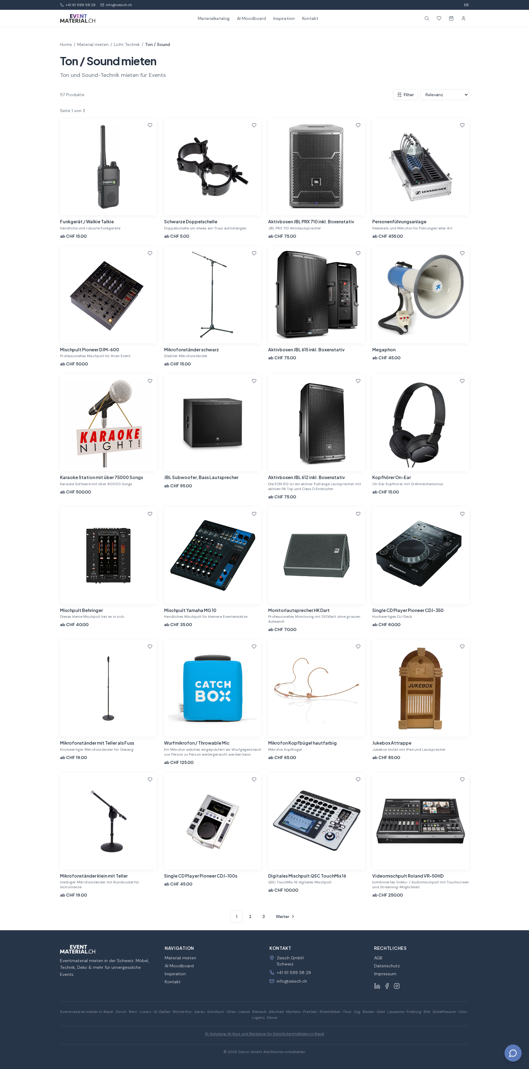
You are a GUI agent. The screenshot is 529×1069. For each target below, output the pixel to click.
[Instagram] (397, 986)
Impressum (385, 973)
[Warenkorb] (451, 18)
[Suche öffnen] (426, 18)
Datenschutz (387, 966)
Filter (409, 94)
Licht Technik (127, 44)
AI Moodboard (251, 18)
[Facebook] (387, 986)
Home (66, 44)
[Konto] (463, 18)
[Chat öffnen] (513, 1053)
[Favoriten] (439, 18)
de (466, 4)
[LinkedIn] (377, 986)
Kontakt (310, 18)
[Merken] (150, 125)
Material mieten (93, 44)
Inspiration (284, 18)
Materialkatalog (214, 18)
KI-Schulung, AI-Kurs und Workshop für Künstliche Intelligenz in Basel (264, 1033)
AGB (378, 958)
